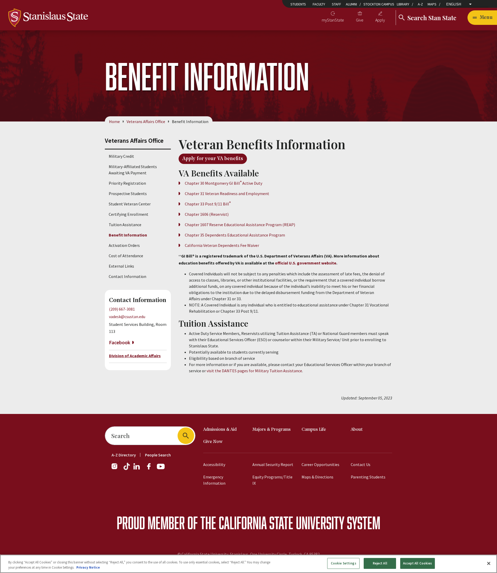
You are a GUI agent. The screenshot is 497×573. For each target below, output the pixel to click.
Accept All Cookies (417, 563)
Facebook (119, 342)
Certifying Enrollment (128, 214)
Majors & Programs (271, 429)
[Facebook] (151, 468)
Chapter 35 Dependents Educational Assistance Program (235, 235)
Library (403, 4)
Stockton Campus (378, 4)
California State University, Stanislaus (214, 554)
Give (359, 20)
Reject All (380, 563)
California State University (281, 522)
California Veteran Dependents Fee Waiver (222, 245)
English (453, 4)
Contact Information (127, 276)
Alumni (351, 4)
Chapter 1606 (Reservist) (207, 214)
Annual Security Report (272, 464)
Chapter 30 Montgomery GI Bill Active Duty (223, 183)
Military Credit (121, 156)
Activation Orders (124, 245)
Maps (432, 4)
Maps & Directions (317, 476)
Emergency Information (214, 480)
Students (298, 4)
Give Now (213, 441)
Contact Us (360, 464)
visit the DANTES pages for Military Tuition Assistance (254, 370)
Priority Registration (127, 183)
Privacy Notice (88, 567)
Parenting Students (368, 476)
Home (114, 121)
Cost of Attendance (126, 255)
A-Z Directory (124, 454)
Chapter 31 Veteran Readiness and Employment (227, 193)
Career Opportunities (320, 464)
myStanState (333, 20)
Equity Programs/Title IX (272, 480)
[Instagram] (116, 468)
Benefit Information (128, 235)
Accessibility (214, 464)
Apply (380, 20)
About (357, 429)
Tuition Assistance (125, 224)
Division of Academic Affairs (135, 355)
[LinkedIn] (137, 468)
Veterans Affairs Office (146, 121)
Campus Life (314, 429)
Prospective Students (128, 193)
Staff (336, 4)
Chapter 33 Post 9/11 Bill (208, 203)
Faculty (319, 4)
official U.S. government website (305, 263)
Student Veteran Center (130, 203)
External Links (121, 266)
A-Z (420, 4)
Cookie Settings (343, 563)
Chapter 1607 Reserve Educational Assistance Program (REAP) (240, 224)
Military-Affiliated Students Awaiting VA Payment (133, 169)
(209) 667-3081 (122, 309)
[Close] (488, 563)
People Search (158, 454)
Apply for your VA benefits (212, 158)
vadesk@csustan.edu (127, 316)
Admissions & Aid (220, 429)
